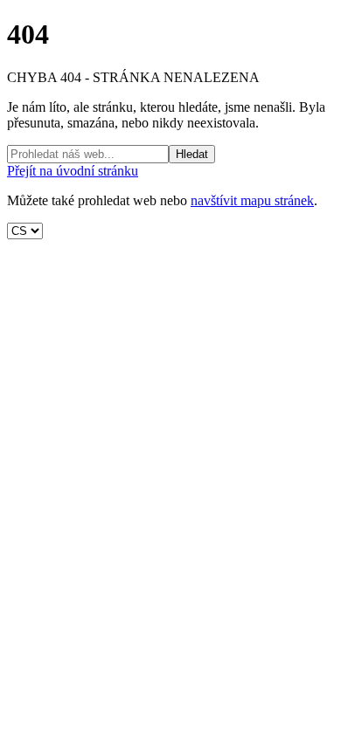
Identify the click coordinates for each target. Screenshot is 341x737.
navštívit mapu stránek (252, 200)
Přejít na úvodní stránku (72, 170)
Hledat (192, 154)
